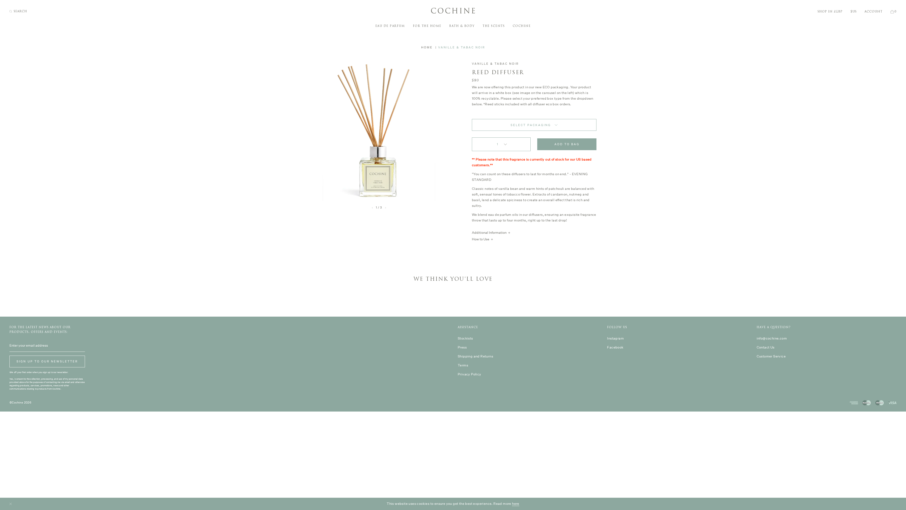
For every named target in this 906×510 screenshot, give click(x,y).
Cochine (522, 26)
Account (873, 11)
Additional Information (489, 232)
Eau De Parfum (390, 26)
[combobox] (534, 125)
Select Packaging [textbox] (531, 125)
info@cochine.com (772, 338)
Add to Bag (566, 144)
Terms (463, 365)
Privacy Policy (469, 374)
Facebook (615, 347)
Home (427, 47)
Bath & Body (462, 26)
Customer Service (771, 356)
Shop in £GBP (830, 11)
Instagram (615, 338)
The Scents (493, 26)
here (515, 504)
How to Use (480, 239)
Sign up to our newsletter (47, 361)
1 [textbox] (498, 144)
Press (462, 347)
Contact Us (766, 347)
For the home (427, 26)
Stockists (465, 338)
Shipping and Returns (475, 356)
